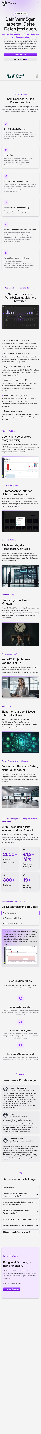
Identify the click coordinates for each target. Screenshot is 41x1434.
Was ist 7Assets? (9, 1187)
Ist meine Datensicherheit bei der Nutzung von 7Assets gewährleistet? (18, 1203)
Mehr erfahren (19, 59)
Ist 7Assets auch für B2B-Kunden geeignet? (18, 1219)
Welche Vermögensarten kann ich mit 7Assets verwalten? (16, 1212)
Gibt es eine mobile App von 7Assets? (16, 1232)
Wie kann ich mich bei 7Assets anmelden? (18, 1226)
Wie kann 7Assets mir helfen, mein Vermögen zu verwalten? (15, 1194)
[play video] (20, 317)
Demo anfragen (20, 55)
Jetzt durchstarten (12, 1289)
